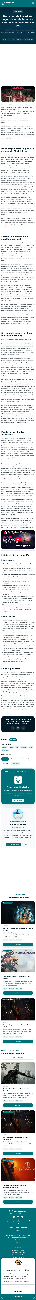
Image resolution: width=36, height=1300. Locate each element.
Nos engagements (18, 1233)
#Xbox (30, 747)
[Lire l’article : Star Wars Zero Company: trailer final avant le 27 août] (18, 912)
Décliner (18, 1287)
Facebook (13, 759)
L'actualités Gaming (18, 1257)
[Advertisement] (18, 65)
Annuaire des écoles (18, 1255)
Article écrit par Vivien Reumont (13, 39)
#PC (17, 747)
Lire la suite (18, 944)
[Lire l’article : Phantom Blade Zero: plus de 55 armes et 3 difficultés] (18, 1073)
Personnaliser (18, 1291)
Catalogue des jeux (18, 1250)
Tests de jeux (18, 11)
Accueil (18, 1230)
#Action (11, 747)
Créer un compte (24, 1222)
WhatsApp (5, 763)
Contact (18, 1242)
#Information (5, 750)
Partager (5, 759)
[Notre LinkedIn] (14, 1217)
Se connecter (11, 1222)
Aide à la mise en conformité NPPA (18, 1237)
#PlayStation (24, 747)
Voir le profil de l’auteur (13, 844)
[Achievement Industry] (8, 3)
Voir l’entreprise (18, 800)
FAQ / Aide (18, 1240)
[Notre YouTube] (22, 1217)
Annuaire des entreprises (18, 1252)
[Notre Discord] (18, 1217)
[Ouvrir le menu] (33, 3)
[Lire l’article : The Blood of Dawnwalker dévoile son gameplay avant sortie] (18, 1169)
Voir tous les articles (18, 1057)
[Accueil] (18, 1212)
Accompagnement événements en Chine (18, 1235)
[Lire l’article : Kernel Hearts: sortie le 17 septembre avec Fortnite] (18, 960)
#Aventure (4, 747)
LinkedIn (27, 759)
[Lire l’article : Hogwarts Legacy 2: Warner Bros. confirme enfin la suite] (18, 1009)
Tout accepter (18, 1296)
